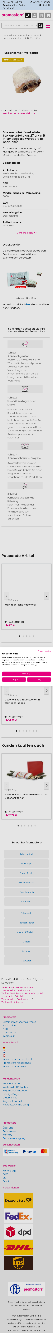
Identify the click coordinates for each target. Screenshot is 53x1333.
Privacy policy (44, 651)
